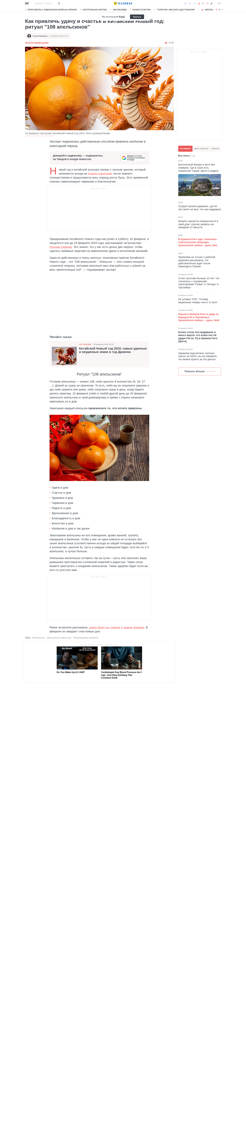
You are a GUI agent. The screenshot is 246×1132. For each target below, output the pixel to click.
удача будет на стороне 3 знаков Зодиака (116, 627)
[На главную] (123, 3)
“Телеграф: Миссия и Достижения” (176, 10)
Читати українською (36, 43)
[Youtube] (199, 3)
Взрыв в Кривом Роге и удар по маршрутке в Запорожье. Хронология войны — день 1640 (198, 317)
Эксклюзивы (120, 10)
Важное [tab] (215, 149)
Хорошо (137, 17)
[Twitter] (203, 3)
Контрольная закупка (95, 10)
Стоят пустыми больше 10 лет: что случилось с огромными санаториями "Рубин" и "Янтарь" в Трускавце (198, 283)
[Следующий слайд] (223, 10)
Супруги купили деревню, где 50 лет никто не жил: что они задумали (199, 208)
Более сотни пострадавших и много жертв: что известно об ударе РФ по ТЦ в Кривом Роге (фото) (197, 337)
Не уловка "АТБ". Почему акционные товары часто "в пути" (198, 301)
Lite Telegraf (85, 344)
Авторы (209, 10)
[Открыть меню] (27, 3)
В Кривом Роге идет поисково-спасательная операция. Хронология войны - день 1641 (198, 242)
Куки (121, 16)
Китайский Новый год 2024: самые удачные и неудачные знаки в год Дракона (113, 350)
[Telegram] (194, 3)
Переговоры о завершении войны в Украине (52, 10)
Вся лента (184, 156)
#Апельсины (38, 638)
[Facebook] (185, 3)
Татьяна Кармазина (40, 36)
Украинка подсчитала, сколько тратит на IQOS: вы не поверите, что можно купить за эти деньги (197, 356)
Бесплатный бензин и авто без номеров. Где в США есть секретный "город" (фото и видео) (198, 167)
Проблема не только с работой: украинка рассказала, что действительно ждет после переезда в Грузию (197, 262)
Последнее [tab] (185, 149)
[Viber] (189, 3)
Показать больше (195, 371)
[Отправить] (59, 3)
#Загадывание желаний (85, 638)
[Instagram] (207, 3)
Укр (219, 3)
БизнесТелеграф (142, 10)
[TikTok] (211, 3)
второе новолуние (100, 173)
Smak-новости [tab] (201, 149)
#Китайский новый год (59, 638)
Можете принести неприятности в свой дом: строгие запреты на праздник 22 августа (198, 224)
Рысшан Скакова (61, 246)
